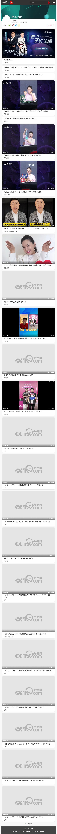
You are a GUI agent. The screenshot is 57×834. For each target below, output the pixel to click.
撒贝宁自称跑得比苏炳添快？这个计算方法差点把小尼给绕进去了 (25, 338)
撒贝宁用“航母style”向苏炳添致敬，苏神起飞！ (19, 375)
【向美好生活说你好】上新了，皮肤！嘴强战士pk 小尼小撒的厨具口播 (27, 522)
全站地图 (30, 828)
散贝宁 (6, 304)
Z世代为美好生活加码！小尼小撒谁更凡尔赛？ (19, 448)
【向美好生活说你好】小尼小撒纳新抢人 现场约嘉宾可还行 (23, 817)
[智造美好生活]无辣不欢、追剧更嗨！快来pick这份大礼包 (23, 192)
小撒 (5, 488)
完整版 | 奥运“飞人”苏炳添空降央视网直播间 (18, 558)
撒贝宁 (6, 378)
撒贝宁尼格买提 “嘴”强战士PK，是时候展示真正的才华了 (22, 412)
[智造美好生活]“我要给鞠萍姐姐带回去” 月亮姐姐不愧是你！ (23, 74)
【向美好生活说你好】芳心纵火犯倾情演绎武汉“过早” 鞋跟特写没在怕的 (27, 670)
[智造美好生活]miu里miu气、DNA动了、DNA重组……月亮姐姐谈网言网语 (28, 67)
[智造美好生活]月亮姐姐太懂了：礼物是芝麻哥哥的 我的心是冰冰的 (26, 111)
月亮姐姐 (6, 62)
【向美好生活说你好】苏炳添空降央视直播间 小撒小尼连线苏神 (25, 634)
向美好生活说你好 (9, 636)
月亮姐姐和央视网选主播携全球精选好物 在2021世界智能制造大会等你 (27, 265)
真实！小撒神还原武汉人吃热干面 (15, 302)
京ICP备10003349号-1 (18, 831)
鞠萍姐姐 (6, 77)
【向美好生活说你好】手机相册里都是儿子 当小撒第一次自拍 (24, 780)
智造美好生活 (8, 60)
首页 (25, 828)
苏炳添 (6, 341)
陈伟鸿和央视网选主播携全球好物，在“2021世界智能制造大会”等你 (26, 228)
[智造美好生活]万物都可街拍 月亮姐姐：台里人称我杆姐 (22, 155)
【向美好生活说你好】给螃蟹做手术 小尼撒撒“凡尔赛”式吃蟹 (24, 707)
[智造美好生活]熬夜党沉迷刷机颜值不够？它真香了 (20, 118)
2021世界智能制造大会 (10, 231)
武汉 (5, 673)
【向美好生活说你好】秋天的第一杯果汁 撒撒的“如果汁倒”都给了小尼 (27, 744)
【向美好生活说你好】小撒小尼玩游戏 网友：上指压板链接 (23, 485)
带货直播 (6, 268)
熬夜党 (6, 121)
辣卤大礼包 (7, 194)
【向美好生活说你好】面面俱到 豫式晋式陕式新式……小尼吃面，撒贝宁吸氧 (28, 596)
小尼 (5, 451)
